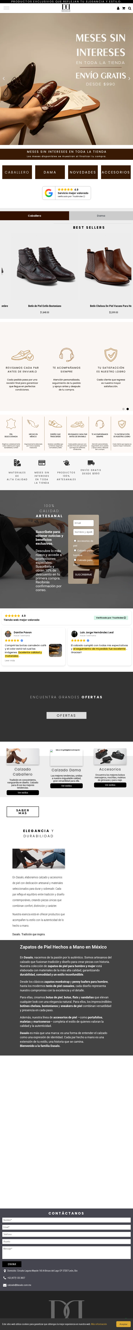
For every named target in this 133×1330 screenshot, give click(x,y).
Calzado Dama (66, 770)
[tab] (34, 215)
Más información (99, 1324)
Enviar (12, 1264)
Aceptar (123, 1324)
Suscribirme (83, 574)
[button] (4, 78)
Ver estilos (23, 792)
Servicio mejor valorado (73, 193)
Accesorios (110, 769)
